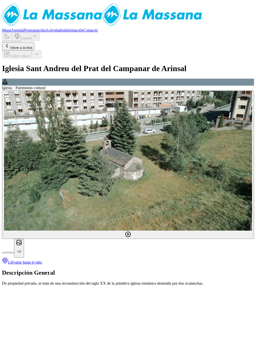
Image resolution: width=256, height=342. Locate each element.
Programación (35, 30)
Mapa (6, 30)
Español (26, 38)
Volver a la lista (21, 48)
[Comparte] (37, 54)
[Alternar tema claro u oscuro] (7, 37)
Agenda (17, 30)
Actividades (55, 30)
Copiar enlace (20, 56)
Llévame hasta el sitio (25, 262)
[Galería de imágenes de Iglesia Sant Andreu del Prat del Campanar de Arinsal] (128, 164)
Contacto (91, 30)
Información (74, 30)
